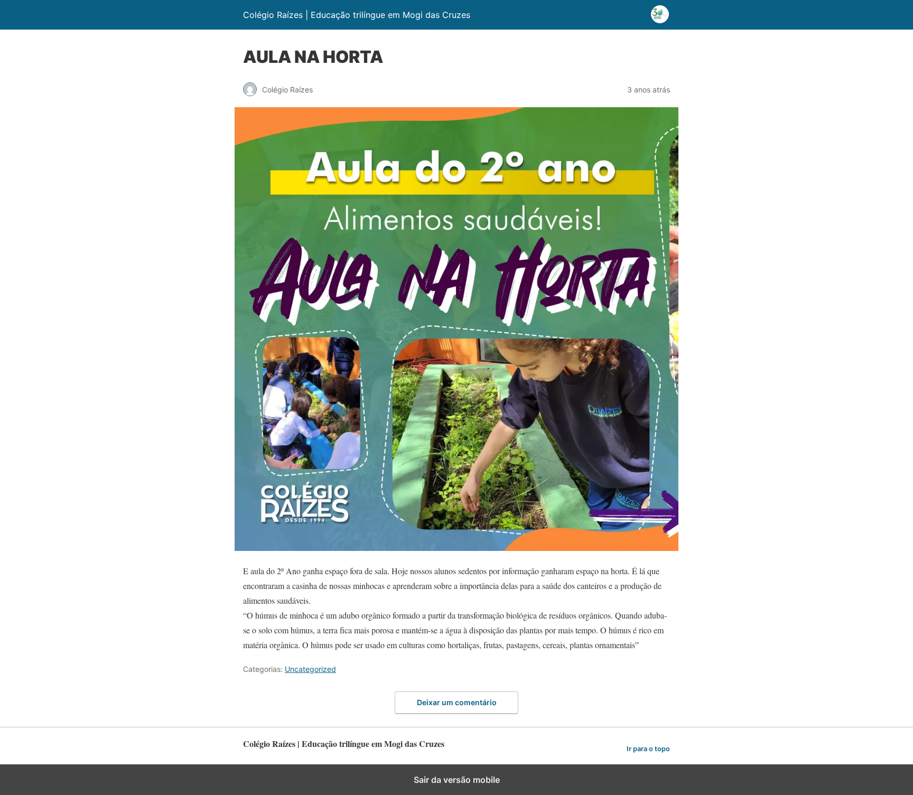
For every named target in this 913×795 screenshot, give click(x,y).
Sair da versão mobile (457, 779)
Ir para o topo (648, 749)
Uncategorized (310, 669)
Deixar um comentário (457, 702)
